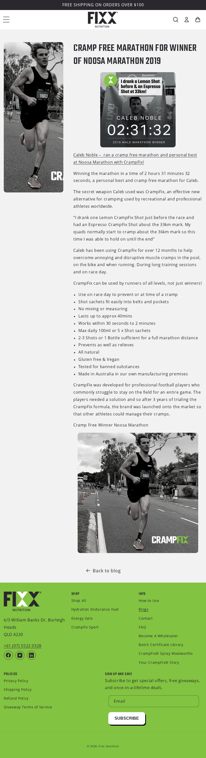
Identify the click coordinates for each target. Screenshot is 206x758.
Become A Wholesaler (158, 635)
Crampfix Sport (85, 627)
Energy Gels (82, 618)
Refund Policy (16, 698)
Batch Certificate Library (161, 644)
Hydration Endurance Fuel (95, 609)
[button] (6, 19)
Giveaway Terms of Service (28, 707)
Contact (145, 618)
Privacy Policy (16, 680)
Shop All (78, 600)
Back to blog (107, 571)
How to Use (149, 600)
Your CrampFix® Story (159, 662)
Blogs (143, 609)
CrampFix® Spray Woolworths (166, 653)
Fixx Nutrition (109, 746)
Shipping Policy (18, 689)
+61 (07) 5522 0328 (22, 645)
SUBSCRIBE (127, 718)
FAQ (142, 627)
